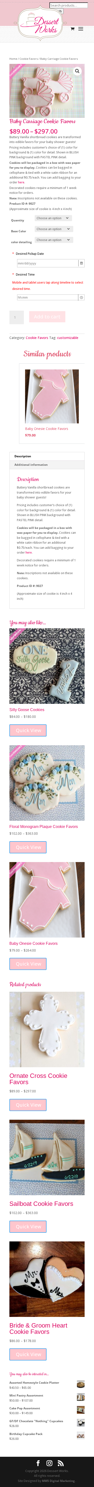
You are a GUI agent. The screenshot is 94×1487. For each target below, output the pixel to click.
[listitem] (52, 403)
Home (13, 58)
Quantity (17, 220)
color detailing (21, 242)
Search (56, 11)
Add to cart (47, 316)
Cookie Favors (29, 58)
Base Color (18, 231)
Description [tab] (22, 456)
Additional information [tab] (31, 465)
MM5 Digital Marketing (58, 1481)
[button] (77, 71)
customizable (67, 337)
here (21, 182)
